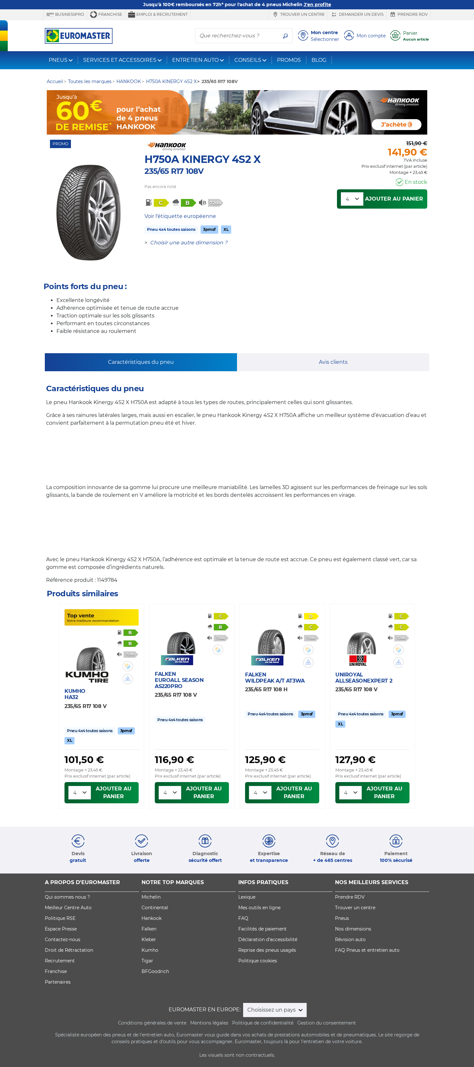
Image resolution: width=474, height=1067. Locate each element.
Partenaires (58, 982)
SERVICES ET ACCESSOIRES (119, 60)
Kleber (149, 939)
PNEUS (58, 60)
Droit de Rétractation (69, 950)
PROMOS (289, 60)
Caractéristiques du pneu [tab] (141, 362)
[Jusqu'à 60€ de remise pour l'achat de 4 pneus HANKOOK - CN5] (237, 112)
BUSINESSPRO (69, 14)
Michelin (151, 897)
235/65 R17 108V (173, 171)
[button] (128, 666)
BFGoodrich (155, 971)
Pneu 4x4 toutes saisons (171, 229)
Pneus (342, 918)
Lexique (246, 897)
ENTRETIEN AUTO (195, 60)
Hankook (152, 918)
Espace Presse (61, 929)
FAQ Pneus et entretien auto (367, 950)
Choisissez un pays (272, 1010)
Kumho (150, 950)
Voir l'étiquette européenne (180, 216)
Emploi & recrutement (161, 14)
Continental (155, 908)
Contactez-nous (62, 939)
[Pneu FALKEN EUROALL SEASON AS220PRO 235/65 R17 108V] (181, 635)
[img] (128, 666)
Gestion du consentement (326, 1023)
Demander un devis (360, 14)
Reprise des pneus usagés (267, 950)
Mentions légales (209, 1023)
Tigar (147, 961)
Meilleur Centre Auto (68, 908)
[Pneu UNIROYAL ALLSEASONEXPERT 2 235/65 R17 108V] (361, 635)
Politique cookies (257, 961)
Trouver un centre (302, 14)
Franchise (109, 14)
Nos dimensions (353, 929)
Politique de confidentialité (262, 1023)
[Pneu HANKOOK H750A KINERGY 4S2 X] (88, 212)
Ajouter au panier (394, 199)
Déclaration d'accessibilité (267, 939)
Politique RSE (60, 918)
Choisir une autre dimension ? (188, 243)
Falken (149, 929)
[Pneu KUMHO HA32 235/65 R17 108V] (90, 652)
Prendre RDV (412, 14)
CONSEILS (247, 60)
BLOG (318, 60)
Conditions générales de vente (152, 1023)
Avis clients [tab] (333, 362)
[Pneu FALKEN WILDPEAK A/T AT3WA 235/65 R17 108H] (271, 635)
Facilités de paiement (262, 929)
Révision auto (350, 939)
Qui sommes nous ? (67, 897)
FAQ (243, 918)
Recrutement (60, 961)
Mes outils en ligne (259, 908)
